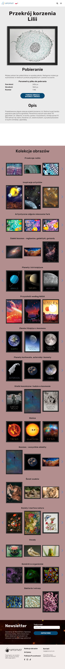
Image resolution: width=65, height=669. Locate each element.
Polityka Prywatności (32, 656)
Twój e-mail (38, 625)
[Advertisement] (32, 134)
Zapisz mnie (46, 633)
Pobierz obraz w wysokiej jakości (32, 95)
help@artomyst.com (48, 651)
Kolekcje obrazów (31, 649)
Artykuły (27, 652)
